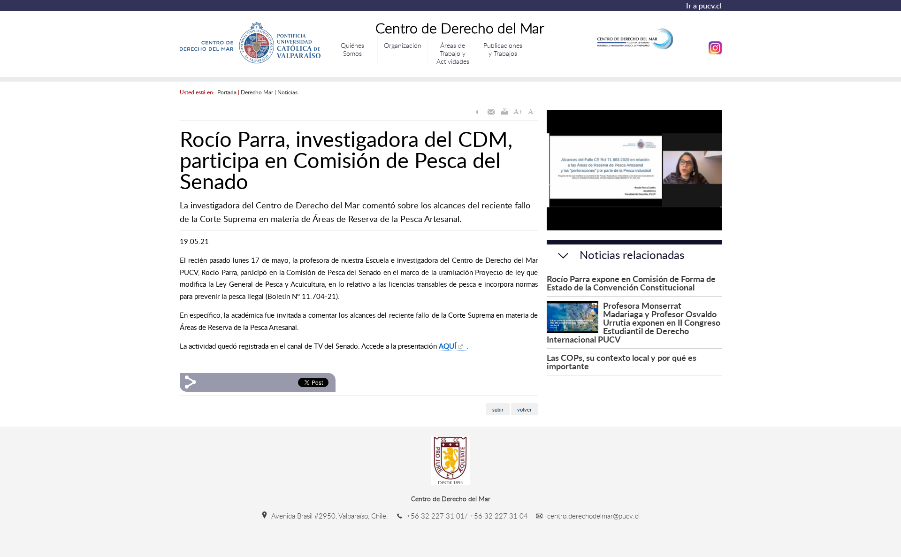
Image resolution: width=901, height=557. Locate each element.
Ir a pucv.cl (704, 5)
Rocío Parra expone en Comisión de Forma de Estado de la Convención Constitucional (631, 283)
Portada (227, 92)
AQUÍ (447, 346)
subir (498, 408)
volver (524, 408)
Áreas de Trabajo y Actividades (452, 53)
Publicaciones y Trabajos (502, 49)
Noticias (287, 92)
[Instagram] (715, 52)
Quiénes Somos (352, 49)
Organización (402, 45)
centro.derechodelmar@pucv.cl (592, 515)
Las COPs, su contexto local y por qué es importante (621, 361)
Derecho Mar (257, 92)
